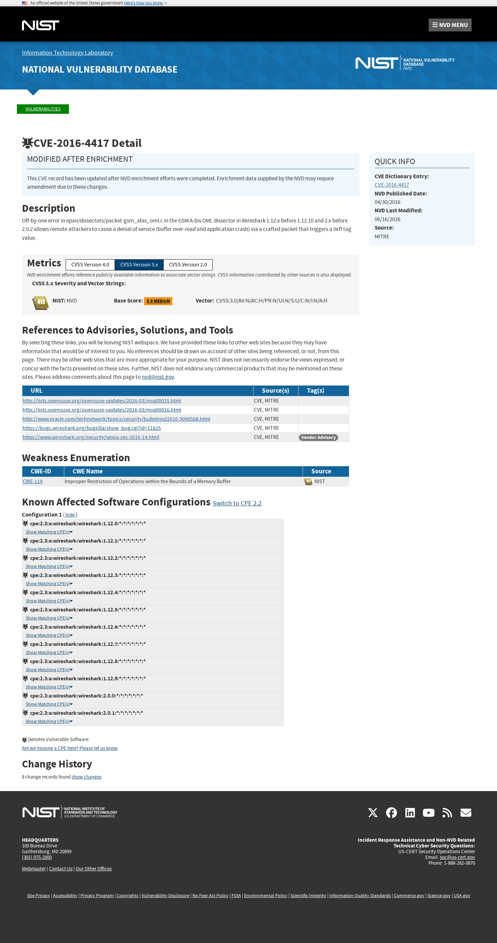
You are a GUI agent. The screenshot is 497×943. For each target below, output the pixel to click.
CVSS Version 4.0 (90, 264)
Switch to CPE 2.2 (237, 503)
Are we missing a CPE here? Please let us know (69, 748)
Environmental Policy (265, 895)
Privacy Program (97, 895)
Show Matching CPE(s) (48, 532)
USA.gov (462, 895)
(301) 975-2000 (37, 857)
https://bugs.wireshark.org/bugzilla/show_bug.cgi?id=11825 (92, 428)
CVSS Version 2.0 (188, 264)
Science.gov (439, 895)
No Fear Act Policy (210, 895)
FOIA (236, 895)
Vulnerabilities (43, 109)
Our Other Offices (94, 869)
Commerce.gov (409, 895)
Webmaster (34, 868)
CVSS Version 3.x (139, 264)
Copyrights (128, 895)
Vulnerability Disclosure (165, 895)
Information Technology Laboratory (67, 53)
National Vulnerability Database (100, 69)
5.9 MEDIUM (158, 301)
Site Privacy (38, 895)
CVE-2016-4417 (392, 184)
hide (70, 515)
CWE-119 (33, 481)
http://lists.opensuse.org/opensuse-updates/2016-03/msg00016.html (102, 410)
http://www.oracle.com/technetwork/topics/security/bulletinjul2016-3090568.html (116, 419)
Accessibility (65, 895)
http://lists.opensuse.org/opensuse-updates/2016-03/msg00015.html (102, 400)
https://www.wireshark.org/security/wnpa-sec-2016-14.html (91, 437)
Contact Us (60, 868)
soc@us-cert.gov (457, 857)
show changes (86, 777)
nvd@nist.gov (158, 377)
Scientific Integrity (308, 895)
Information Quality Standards (360, 895)
